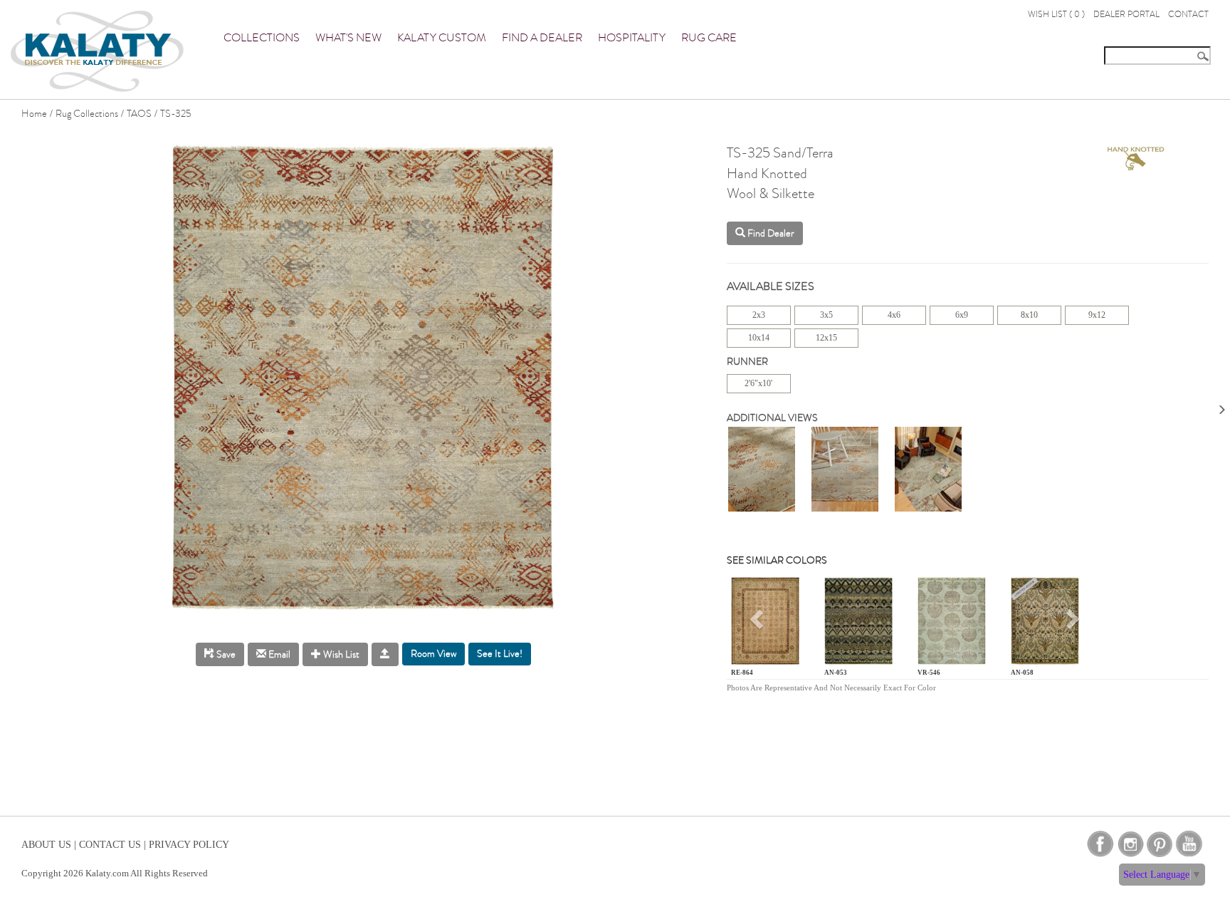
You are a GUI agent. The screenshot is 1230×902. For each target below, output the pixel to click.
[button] (758, 623)
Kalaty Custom (441, 38)
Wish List (340, 654)
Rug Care (709, 38)
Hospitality (632, 38)
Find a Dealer (542, 38)
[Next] (1221, 405)
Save (225, 654)
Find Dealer (769, 233)
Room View (433, 653)
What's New (348, 38)
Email (278, 654)
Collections (262, 38)
